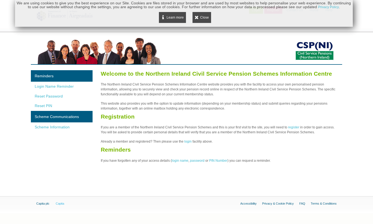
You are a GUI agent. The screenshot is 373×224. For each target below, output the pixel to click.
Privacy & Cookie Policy (278, 203)
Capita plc (42, 203)
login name (180, 161)
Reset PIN (43, 106)
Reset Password (49, 96)
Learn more (175, 17)
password (197, 161)
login (188, 141)
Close (204, 17)
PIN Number (218, 161)
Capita (60, 203)
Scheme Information (52, 127)
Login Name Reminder (54, 86)
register (294, 127)
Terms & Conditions (324, 203)
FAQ (302, 203)
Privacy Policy (328, 7)
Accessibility (248, 203)
